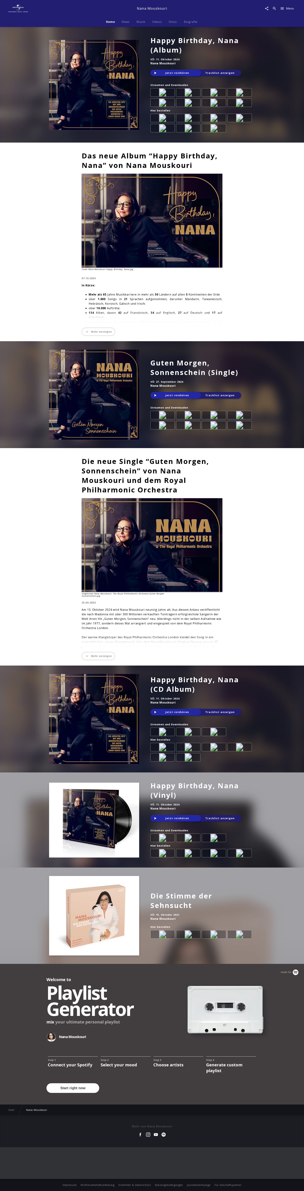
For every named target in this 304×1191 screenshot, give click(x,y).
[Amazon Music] (189, 93)
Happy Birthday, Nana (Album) (194, 45)
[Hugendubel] (214, 129)
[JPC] (214, 119)
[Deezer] (240, 93)
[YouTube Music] (240, 103)
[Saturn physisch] (189, 119)
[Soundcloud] (214, 103)
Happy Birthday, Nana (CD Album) (194, 684)
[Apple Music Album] (163, 93)
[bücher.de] (240, 119)
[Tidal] (189, 103)
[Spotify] (214, 93)
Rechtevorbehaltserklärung (98, 1185)
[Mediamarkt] (163, 119)
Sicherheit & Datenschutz (134, 1185)
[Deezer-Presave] (214, 732)
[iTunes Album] (163, 103)
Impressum (69, 1185)
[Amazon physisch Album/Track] (163, 748)
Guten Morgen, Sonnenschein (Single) (194, 367)
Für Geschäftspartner (227, 1185)
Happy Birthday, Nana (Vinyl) (194, 790)
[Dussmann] (189, 129)
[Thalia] (163, 129)
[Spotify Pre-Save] (163, 732)
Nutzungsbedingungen (169, 1185)
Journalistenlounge (198, 1185)
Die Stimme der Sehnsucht (181, 900)
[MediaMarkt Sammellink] (214, 935)
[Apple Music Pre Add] (189, 732)
